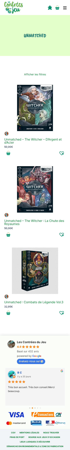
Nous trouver (51, 432)
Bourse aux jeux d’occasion (44, 437)
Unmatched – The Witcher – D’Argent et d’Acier (33, 140)
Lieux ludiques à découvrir (35, 442)
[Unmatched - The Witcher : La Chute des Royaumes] (35, 189)
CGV (13, 432)
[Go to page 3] (37, 408)
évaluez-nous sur (29, 361)
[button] (62, 153)
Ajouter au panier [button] (8, 153)
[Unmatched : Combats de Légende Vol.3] (35, 271)
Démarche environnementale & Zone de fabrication (35, 446)
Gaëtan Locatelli (27, 372)
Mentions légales (29, 432)
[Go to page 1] (32, 408)
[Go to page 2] (35, 408)
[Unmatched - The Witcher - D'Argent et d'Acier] (35, 108)
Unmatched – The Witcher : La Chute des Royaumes (34, 222)
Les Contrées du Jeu (31, 342)
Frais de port (17, 437)
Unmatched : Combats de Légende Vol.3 (33, 302)
